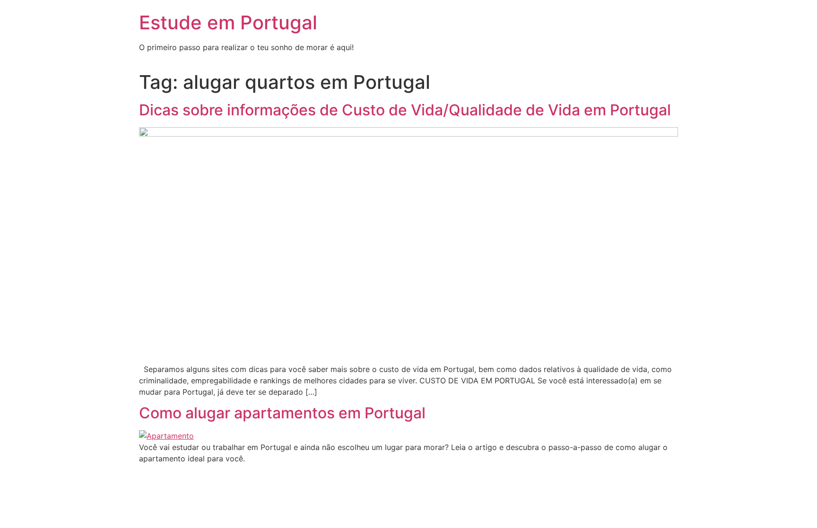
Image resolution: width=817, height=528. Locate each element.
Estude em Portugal (228, 22)
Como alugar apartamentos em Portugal (282, 413)
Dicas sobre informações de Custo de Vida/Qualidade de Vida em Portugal (405, 110)
